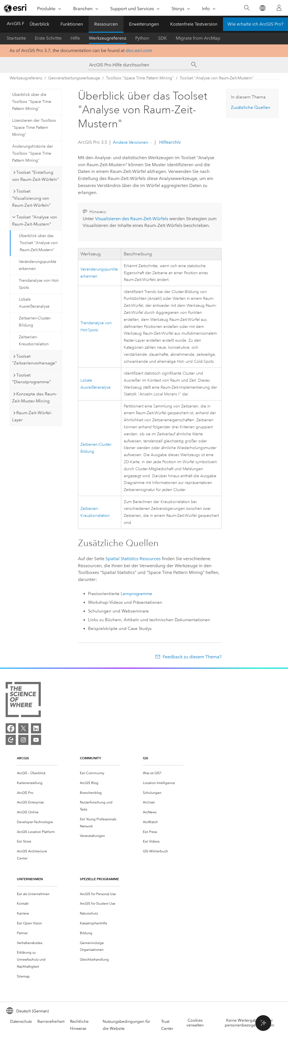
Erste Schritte (48, 38)
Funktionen (71, 24)
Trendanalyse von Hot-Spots (39, 284)
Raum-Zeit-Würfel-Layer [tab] (32, 416)
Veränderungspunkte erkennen (37, 265)
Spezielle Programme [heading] (99, 879)
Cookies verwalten (195, 1023)
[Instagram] (23, 740)
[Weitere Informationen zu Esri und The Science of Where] (23, 700)
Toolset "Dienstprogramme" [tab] (31, 379)
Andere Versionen (130, 142)
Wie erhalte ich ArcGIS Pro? (256, 24)
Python (142, 38)
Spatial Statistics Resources (133, 558)
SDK (162, 38)
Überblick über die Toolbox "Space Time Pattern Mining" (31, 101)
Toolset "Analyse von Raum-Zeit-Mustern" (217, 78)
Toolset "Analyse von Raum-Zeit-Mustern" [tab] (34, 221)
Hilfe (75, 38)
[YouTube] (36, 740)
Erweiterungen (144, 24)
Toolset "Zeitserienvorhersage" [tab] (34, 360)
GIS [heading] (145, 758)
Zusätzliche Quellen (250, 107)
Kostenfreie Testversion (193, 24)
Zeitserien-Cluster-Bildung (35, 322)
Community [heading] (90, 758)
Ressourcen (106, 24)
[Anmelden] (279, 8)
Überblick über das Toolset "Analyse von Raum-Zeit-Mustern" (38, 242)
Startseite (16, 38)
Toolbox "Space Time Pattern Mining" (140, 78)
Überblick (39, 24)
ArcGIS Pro (18, 23)
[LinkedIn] (36, 728)
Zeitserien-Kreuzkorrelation (34, 340)
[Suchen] (247, 8)
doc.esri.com (139, 50)
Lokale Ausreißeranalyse (34, 303)
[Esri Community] (11, 740)
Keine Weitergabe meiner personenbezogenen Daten (249, 1023)
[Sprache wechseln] (262, 8)
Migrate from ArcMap (198, 38)
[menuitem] (37, 773)
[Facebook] (11, 728)
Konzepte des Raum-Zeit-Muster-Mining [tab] (34, 397)
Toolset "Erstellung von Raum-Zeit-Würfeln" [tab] (35, 176)
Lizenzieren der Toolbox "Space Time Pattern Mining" (34, 127)
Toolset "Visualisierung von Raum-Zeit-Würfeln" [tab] (31, 198)
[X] (23, 728)
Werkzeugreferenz (107, 38)
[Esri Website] (16, 8)
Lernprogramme (136, 593)
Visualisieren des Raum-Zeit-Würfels (131, 218)
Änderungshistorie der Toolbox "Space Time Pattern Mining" (32, 153)
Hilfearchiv (169, 142)
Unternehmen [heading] (30, 879)
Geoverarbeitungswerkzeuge (74, 78)
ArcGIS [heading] (23, 758)
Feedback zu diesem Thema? (192, 656)
